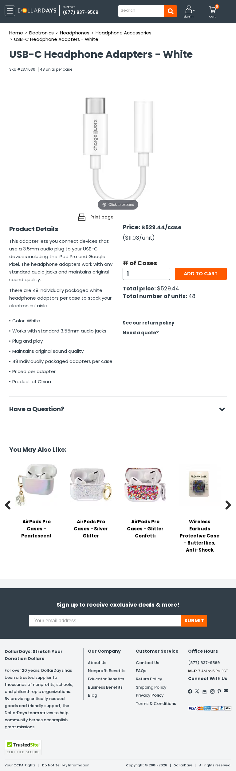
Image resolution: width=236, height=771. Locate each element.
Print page (101, 217)
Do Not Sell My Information (65, 765)
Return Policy (149, 679)
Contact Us (147, 663)
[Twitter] (197, 691)
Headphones (74, 33)
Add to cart (201, 273)
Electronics (41, 33)
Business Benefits (105, 687)
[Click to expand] (118, 150)
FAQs (141, 671)
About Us (97, 663)
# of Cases (140, 263)
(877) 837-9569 (80, 12)
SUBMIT (194, 620)
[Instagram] (212, 691)
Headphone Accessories (123, 33)
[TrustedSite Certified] (23, 747)
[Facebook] (190, 691)
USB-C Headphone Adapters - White (56, 39)
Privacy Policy (150, 695)
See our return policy (148, 323)
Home (16, 33)
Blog (92, 695)
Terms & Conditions (156, 703)
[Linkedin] (204, 691)
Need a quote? (141, 332)
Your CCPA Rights (20, 765)
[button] (189, 12)
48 (191, 296)
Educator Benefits (106, 679)
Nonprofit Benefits (106, 671)
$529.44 (168, 288)
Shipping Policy (151, 687)
